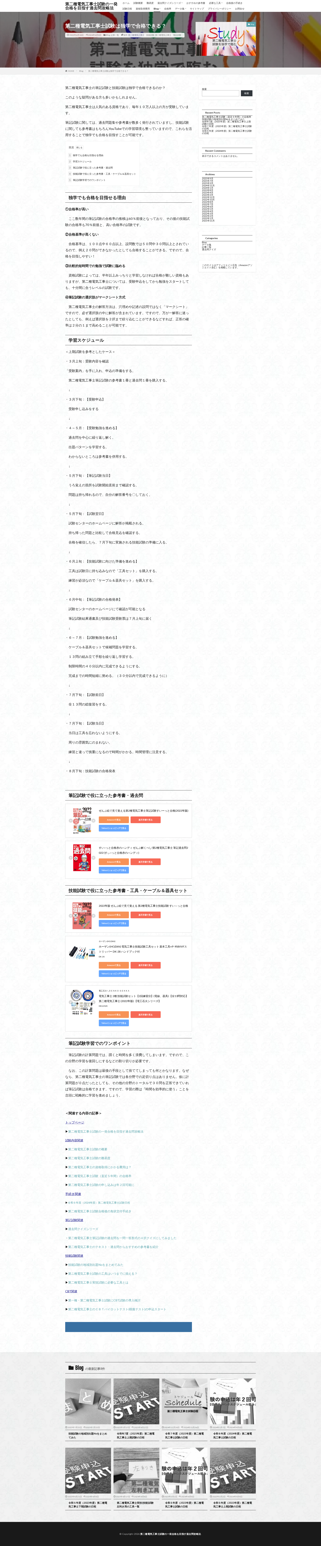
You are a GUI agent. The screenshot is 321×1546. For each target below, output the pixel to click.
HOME (71, 71)
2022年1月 (207, 218)
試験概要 (138, 3)
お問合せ (239, 8)
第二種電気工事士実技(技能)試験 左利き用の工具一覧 (136, 1504)
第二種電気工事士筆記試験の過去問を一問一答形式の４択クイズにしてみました (122, 1238)
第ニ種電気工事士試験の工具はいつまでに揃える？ (102, 1273)
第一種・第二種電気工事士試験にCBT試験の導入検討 (104, 1300)
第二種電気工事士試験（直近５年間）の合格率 (99, 1176)
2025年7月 (207, 180)
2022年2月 (207, 215)
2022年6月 (207, 206)
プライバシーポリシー (219, 8)
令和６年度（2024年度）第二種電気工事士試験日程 (99, 1202)
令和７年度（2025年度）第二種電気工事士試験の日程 (227, 127)
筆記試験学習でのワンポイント (87, 180)
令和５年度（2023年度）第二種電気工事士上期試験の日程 (232, 1504)
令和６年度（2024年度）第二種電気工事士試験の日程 (227, 132)
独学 (125, 35)
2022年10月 (208, 199)
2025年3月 (207, 183)
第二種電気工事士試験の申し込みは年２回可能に (101, 1185)
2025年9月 (207, 178)
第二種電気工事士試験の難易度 (89, 1158)
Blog (156, 8)
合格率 (167, 8)
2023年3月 (207, 194)
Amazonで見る (114, 819)
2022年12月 (208, 197)
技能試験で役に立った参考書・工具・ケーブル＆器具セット (102, 173)
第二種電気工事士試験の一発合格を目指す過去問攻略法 (91, 6)
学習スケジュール (80, 161)
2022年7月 (207, 204)
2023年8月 (207, 190)
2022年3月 (207, 213)
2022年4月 (207, 211)
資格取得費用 (143, 8)
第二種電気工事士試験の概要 (87, 1149)
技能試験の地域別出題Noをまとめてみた (95, 1264)
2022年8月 (207, 201)
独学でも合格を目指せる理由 (86, 155)
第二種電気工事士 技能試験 (141, 35)
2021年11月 (208, 220)
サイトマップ (197, 8)
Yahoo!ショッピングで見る (113, 828)
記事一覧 (115, 35)
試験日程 (127, 8)
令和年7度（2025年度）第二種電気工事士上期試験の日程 (226, 122)
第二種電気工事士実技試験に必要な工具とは (98, 1282)
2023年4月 (207, 192)
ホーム (126, 3)
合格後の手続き (234, 3)
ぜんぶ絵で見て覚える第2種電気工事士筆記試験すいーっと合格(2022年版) (143, 810)
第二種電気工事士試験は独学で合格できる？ (108, 71)
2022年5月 (207, 208)
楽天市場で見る (146, 819)
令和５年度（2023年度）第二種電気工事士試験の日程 (184, 1504)
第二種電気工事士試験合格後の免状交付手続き (99, 1211)
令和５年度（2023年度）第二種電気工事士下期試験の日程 (88, 1504)
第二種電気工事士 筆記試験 (168, 35)
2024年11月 (208, 185)
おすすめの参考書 (195, 3)
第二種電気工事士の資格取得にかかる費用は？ (99, 1167)
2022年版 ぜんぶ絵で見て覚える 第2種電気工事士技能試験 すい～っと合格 (143, 905)
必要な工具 (215, 3)
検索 (204, 89)
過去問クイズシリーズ (169, 3)
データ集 (179, 8)
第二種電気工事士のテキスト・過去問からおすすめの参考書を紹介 (113, 1247)
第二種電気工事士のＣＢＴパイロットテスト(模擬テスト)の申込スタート (117, 1309)
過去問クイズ (209, 249)
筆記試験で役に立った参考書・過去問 (91, 167)
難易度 (150, 3)
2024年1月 (207, 187)
